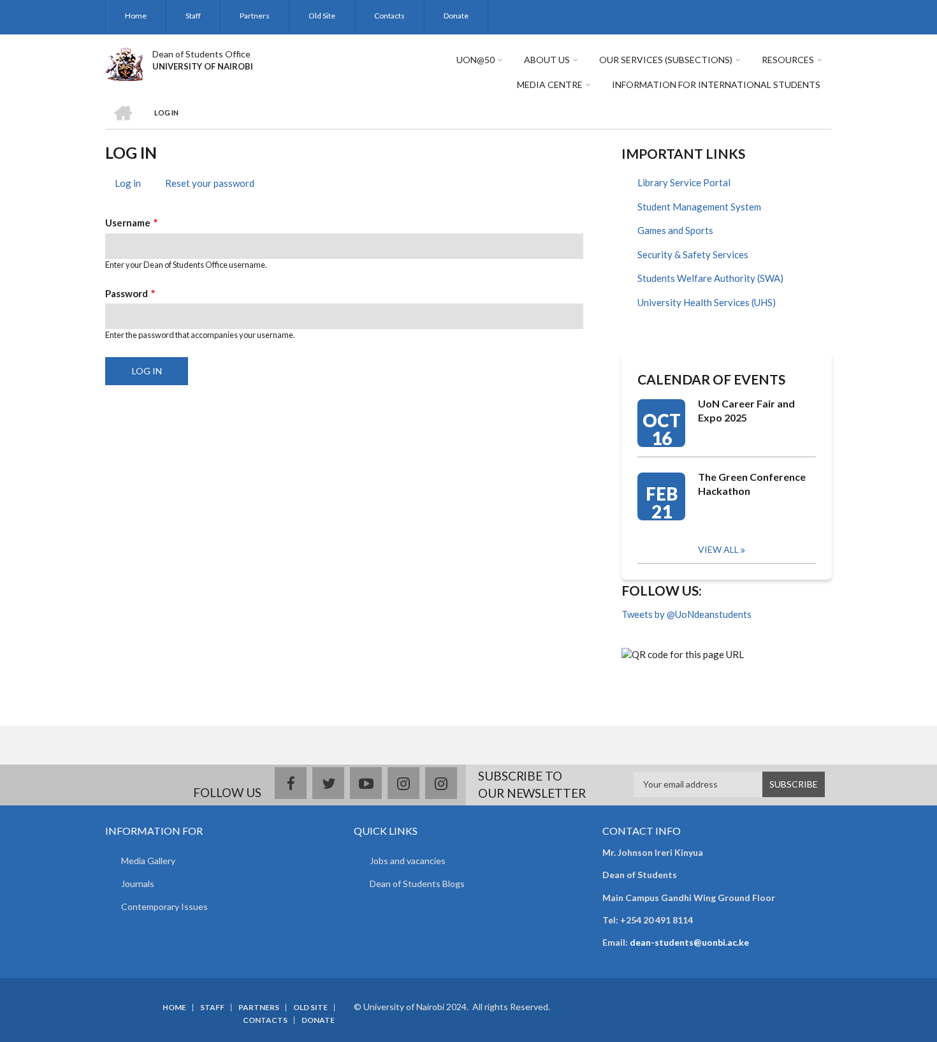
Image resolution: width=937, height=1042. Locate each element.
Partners (255, 15)
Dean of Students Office (201, 53)
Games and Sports (675, 230)
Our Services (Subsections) (665, 59)
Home (136, 15)
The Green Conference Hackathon (752, 484)
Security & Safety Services (692, 254)
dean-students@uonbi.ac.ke (689, 942)
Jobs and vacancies (408, 860)
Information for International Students (716, 84)
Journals (137, 883)
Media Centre (550, 84)
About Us (547, 59)
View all (718, 549)
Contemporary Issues (164, 906)
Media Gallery (148, 860)
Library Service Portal (683, 182)
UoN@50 (475, 59)
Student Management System (699, 206)
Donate (456, 15)
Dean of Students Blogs (417, 883)
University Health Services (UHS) (706, 302)
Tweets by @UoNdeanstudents (686, 614)
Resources (788, 59)
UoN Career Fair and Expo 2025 (746, 410)
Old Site (322, 15)
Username (127, 222)
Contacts (389, 15)
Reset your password (209, 183)
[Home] (124, 62)
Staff (193, 15)
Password (126, 293)
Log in (132, 185)
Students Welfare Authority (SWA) (710, 278)
